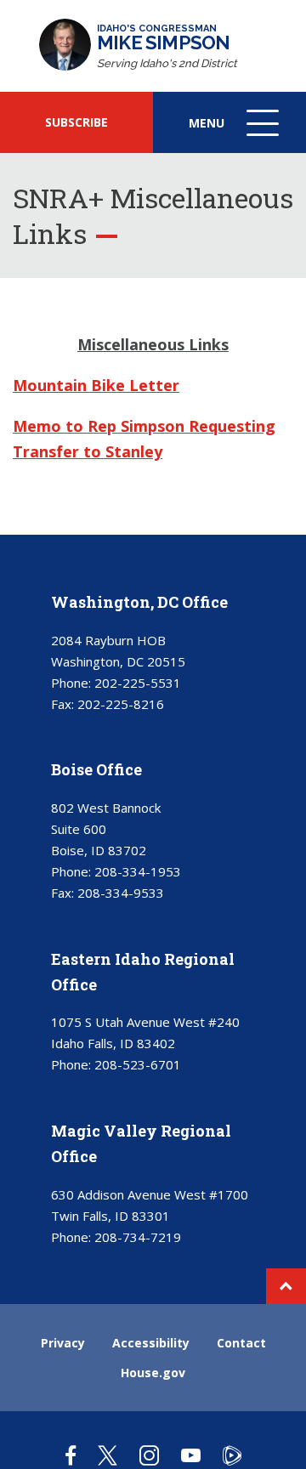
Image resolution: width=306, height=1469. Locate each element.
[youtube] (191, 1455)
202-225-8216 (120, 703)
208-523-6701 (137, 1064)
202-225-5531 (137, 682)
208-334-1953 (137, 871)
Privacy (63, 1343)
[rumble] (232, 1455)
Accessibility (151, 1343)
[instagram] (149, 1455)
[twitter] (107, 1455)
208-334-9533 (120, 892)
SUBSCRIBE (76, 122)
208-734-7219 (137, 1236)
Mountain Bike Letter (96, 385)
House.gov (153, 1372)
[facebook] (70, 1455)
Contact (241, 1343)
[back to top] (286, 1286)
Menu (235, 134)
